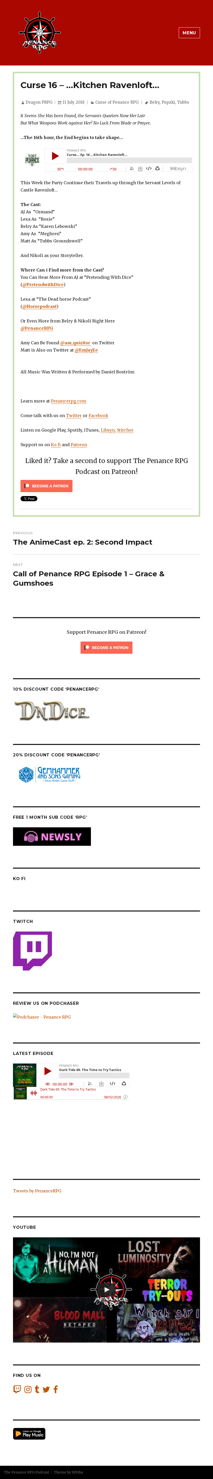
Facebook (98, 415)
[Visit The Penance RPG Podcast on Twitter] (46, 1391)
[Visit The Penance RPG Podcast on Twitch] (17, 1391)
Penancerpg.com (68, 401)
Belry (154, 102)
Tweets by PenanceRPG (37, 1190)
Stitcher (125, 430)
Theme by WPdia (68, 1472)
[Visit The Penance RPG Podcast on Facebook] (55, 1391)
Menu (189, 32)
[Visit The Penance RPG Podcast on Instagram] (27, 1391)
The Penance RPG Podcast (26, 1472)
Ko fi (56, 444)
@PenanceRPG (37, 328)
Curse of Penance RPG (117, 102)
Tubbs (183, 102)
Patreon (79, 444)
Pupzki (168, 102)
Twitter (74, 415)
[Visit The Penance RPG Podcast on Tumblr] (37, 1391)
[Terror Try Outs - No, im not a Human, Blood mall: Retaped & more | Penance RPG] (106, 1290)
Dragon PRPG (39, 102)
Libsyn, (108, 430)
